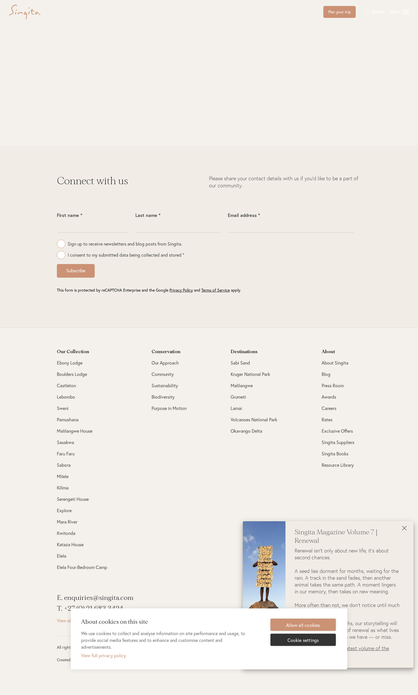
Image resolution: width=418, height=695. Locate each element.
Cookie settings (303, 640)
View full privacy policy (103, 655)
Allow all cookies (303, 625)
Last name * (147, 215)
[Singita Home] (33, 12)
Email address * (244, 215)
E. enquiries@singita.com (95, 597)
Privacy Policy (181, 290)
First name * (69, 215)
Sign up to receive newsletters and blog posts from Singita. (125, 244)
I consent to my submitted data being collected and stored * (126, 255)
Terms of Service (215, 290)
